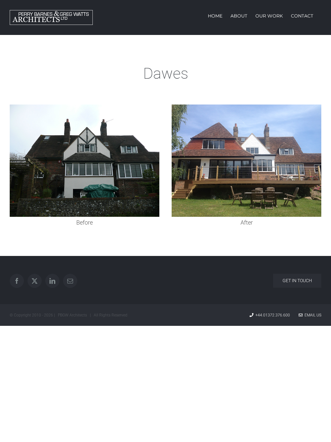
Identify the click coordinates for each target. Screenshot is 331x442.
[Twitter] (34, 281)
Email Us (312, 315)
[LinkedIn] (52, 281)
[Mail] (70, 281)
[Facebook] (17, 281)
